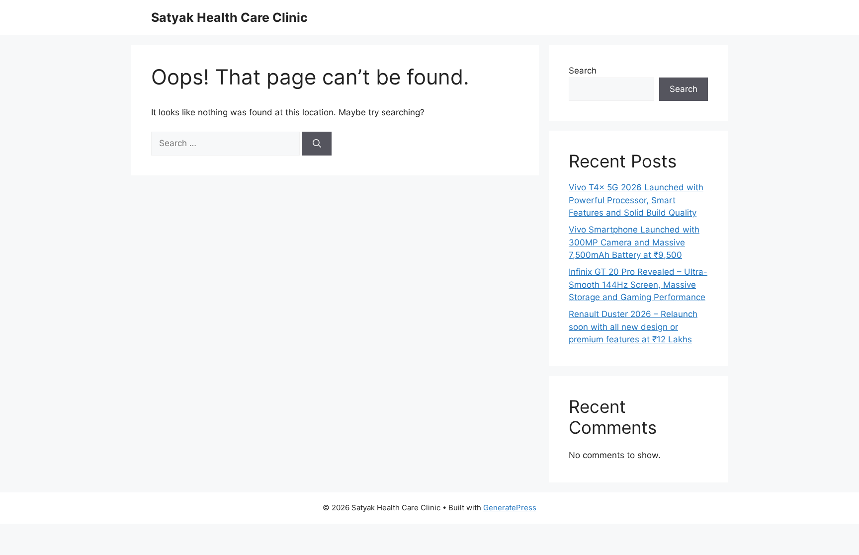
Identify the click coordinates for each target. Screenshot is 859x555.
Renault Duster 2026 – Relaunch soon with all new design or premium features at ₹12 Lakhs (633, 326)
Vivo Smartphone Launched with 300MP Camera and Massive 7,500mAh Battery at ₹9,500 (634, 242)
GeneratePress (509, 507)
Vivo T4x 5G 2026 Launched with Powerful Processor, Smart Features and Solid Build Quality (636, 200)
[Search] (317, 144)
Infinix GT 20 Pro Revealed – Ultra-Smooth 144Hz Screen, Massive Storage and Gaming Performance (638, 284)
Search (583, 71)
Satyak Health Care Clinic (229, 17)
